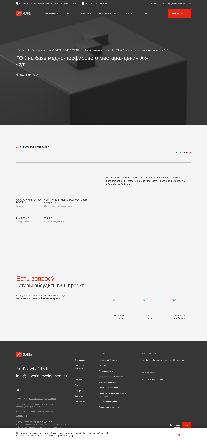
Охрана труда (21, 416)
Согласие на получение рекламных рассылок (34, 411)
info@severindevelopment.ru (179, 3)
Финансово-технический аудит (33, 147)
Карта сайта (80, 402)
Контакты (128, 13)
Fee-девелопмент (106, 371)
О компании (51, 13)
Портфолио (84, 13)
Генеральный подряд (107, 382)
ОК (178, 435)
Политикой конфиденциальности (42, 399)
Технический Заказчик (108, 360)
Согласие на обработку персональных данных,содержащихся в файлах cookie (35, 406)
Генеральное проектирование (111, 377)
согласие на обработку (77, 433)
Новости (78, 374)
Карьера (78, 379)
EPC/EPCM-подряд (107, 366)
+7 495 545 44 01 (158, 3)
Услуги (67, 13)
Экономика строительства (110, 407)
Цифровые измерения (108, 402)
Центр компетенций (107, 13)
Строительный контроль (109, 388)
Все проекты (182, 152)
